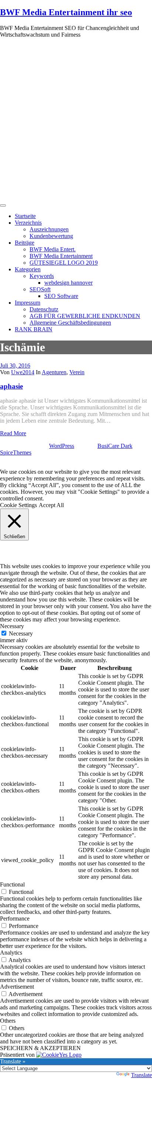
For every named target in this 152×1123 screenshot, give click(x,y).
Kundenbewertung (51, 236)
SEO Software (61, 296)
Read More (13, 433)
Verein (76, 372)
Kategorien (28, 269)
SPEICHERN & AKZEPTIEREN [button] (40, 1048)
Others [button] (7, 1021)
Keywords (42, 276)
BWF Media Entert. (53, 249)
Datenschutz (44, 309)
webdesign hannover (68, 282)
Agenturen (54, 372)
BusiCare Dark (114, 446)
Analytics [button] (11, 952)
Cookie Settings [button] (18, 505)
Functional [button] (12, 884)
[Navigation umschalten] (3, 205)
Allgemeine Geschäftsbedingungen (70, 322)
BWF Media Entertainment (61, 256)
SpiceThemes (15, 452)
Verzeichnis (28, 222)
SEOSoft (40, 289)
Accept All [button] (51, 505)
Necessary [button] (12, 626)
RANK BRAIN (33, 329)
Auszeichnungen (49, 229)
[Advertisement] (76, 120)
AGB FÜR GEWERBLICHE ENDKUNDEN (85, 316)
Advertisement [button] (17, 986)
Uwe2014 (22, 372)
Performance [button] (15, 918)
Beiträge (24, 242)
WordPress (61, 446)
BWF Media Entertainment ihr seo (66, 12)
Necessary (21, 633)
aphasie (11, 386)
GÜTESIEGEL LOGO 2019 (64, 262)
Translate (141, 1075)
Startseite (25, 216)
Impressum (27, 302)
